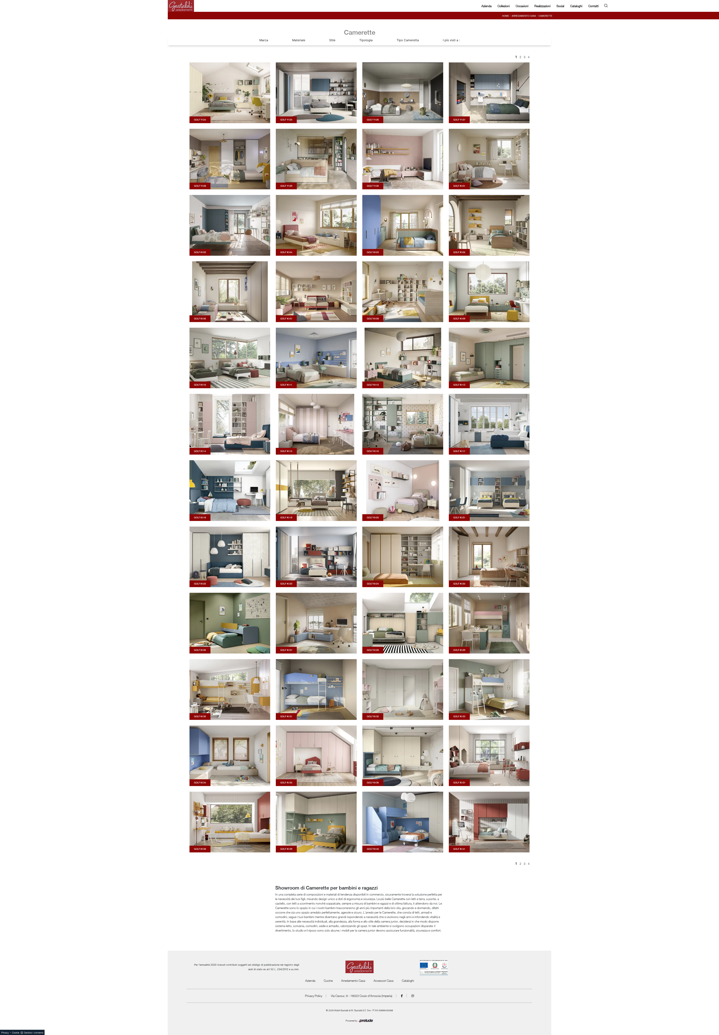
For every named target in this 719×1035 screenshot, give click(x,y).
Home (505, 16)
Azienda (486, 6)
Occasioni (522, 6)
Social (560, 6)
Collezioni (503, 6)
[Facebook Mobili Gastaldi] (402, 996)
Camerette (545, 16)
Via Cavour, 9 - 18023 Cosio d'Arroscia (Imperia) (361, 996)
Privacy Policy (313, 996)
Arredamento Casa (524, 16)
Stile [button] (332, 40)
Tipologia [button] (366, 40)
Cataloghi (576, 6)
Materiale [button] (298, 40)
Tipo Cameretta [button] (408, 40)
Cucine (328, 980)
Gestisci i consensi (33, 1032)
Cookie (15, 1032)
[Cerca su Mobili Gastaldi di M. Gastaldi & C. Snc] (606, 5)
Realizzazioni (542, 6)
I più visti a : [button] (451, 40)
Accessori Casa (383, 980)
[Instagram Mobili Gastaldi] (413, 996)
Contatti (593, 6)
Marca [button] (263, 40)
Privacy (5, 1032)
